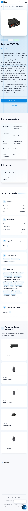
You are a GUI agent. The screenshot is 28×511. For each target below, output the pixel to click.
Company (4, 484)
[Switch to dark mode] (23, 2)
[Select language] (19, 2)
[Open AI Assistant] (24, 507)
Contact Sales (14, 105)
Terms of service (14, 504)
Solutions (4, 473)
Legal (3, 488)
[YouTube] (9, 497)
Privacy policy (7, 504)
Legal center (21, 504)
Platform (3, 469)
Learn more (4, 480)
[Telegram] (19, 497)
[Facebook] (15, 497)
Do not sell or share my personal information (14, 506)
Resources (4, 477)
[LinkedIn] (12, 497)
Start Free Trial (12, 100)
